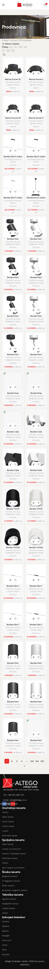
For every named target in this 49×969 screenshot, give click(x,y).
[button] (10, 73)
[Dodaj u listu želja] (15, 73)
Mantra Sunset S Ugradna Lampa (36, 119)
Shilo (4, 950)
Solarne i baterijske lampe (14, 853)
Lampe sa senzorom (11, 849)
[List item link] (24, 789)
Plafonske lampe (9, 835)
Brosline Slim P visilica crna (13, 157)
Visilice (13, 162)
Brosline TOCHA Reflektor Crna (13, 548)
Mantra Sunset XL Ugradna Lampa (13, 80)
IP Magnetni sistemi (11, 881)
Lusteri (5, 831)
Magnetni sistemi (9, 876)
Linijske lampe (13, 591)
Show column (12, 44)
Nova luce (6, 940)
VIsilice (5, 812)
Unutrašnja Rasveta (12, 159)
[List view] (3, 51)
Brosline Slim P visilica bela (13, 199)
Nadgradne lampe (13, 244)
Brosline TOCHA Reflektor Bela (36, 548)
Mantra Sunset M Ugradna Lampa (13, 119)
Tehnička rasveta (12, 82)
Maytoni (5, 926)
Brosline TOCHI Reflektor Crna (13, 510)
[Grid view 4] (12, 51)
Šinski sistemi (8, 885)
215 (42, 761)
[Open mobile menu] (3, 5)
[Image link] (19, 781)
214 (37, 761)
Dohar (4, 945)
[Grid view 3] (8, 51)
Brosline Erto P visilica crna (36, 199)
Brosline (13, 165)
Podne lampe (8, 826)
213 (32, 761)
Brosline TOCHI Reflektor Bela (36, 510)
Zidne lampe (7, 817)
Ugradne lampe (13, 85)
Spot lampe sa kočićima (13, 868)
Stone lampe (8, 821)
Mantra (13, 88)
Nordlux (5, 921)
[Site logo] (24, 4)
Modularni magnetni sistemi (14, 890)
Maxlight (6, 936)
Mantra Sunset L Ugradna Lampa (36, 80)
